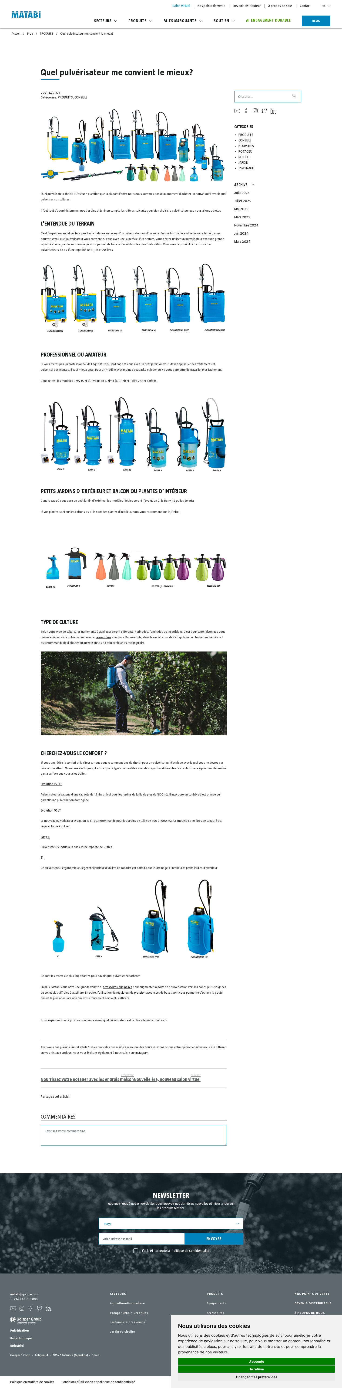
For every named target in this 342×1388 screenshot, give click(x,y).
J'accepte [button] (256, 1361)
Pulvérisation (19, 1330)
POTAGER (245, 151)
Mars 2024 (242, 241)
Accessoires (215, 1313)
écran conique (114, 643)
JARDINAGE (246, 168)
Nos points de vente (211, 6)
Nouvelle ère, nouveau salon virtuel (167, 1078)
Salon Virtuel (181, 6)
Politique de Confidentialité (191, 1251)
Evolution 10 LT (51, 810)
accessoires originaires (117, 987)
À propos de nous (280, 6)
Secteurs (103, 21)
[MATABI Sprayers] (26, 15)
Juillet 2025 (242, 201)
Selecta (189, 500)
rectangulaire (136, 643)
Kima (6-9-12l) (117, 381)
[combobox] (267, 96)
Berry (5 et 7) (82, 381)
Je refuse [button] (256, 1369)
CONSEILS (80, 97)
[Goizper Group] (25, 1323)
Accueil (16, 33)
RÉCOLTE (244, 157)
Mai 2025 (241, 209)
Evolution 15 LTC (51, 784)
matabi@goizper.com (24, 1294)
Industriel (17, 1345)
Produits (137, 21)
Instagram (141, 1052)
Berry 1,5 (169, 500)
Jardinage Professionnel (128, 1322)
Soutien (221, 21)
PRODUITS (47, 33)
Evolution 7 (99, 381)
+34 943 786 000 (25, 1299)
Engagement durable (271, 20)
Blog (30, 33)
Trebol (175, 512)
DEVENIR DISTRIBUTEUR (313, 1303)
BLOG (316, 21)
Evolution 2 (152, 500)
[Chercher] (292, 96)
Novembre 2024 (246, 225)
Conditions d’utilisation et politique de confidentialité (98, 1382)
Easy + (45, 837)
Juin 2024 (241, 233)
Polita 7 (135, 381)
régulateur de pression (130, 992)
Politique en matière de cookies (32, 1382)
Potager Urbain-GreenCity (129, 1313)
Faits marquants (180, 21)
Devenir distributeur (247, 6)
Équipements (216, 1303)
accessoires (103, 637)
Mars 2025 (242, 217)
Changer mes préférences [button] (256, 1377)
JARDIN (243, 162)
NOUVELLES (246, 146)
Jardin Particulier (122, 1331)
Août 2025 (242, 193)
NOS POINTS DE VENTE (312, 1294)
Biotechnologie (21, 1338)
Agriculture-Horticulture (127, 1303)
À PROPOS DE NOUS (310, 1313)
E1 (42, 857)
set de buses (164, 992)
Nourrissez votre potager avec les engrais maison (87, 1078)
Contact (305, 6)
